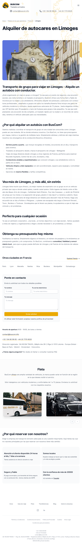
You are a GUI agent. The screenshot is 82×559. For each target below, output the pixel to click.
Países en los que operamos (17, 21)
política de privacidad (45, 319)
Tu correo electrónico (39, 288)
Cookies (59, 519)
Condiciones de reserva (33, 519)
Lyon (11, 266)
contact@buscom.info (21, 11)
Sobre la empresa (66, 504)
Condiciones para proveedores (41, 523)
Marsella (20, 266)
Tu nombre (8, 288)
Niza (38, 266)
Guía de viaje (22, 504)
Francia (30, 21)
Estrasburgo (70, 266)
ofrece (13, 375)
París (4, 266)
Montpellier (58, 266)
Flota (32, 504)
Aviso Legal (67, 519)
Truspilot (56, 478)
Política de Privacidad (49, 519)
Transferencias (43, 504)
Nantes (30, 266)
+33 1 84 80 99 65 (49, 11)
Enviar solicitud (31, 314)
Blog (54, 504)
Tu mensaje (8, 297)
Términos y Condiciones (18, 519)
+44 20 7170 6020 (65, 11)
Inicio (4, 21)
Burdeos (46, 266)
